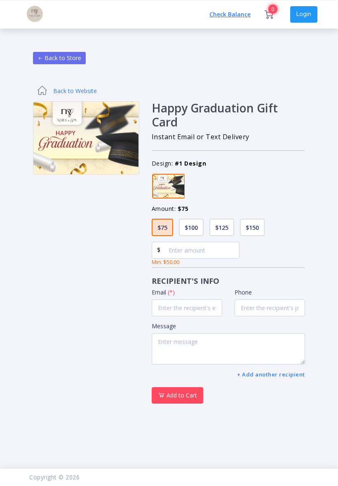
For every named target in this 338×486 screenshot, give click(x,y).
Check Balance (230, 14)
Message (164, 326)
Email (163, 292)
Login (303, 14)
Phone (243, 292)
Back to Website (74, 91)
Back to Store (62, 58)
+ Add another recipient (271, 374)
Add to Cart (181, 395)
